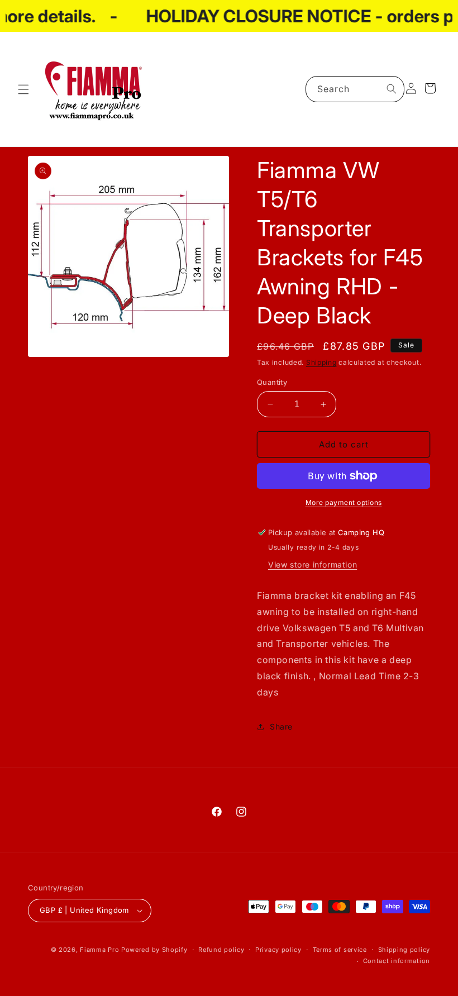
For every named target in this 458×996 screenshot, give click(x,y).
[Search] (391, 89)
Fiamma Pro (99, 950)
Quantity (272, 382)
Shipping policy (404, 950)
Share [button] (281, 726)
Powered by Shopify (154, 950)
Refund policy (221, 950)
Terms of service (340, 950)
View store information (312, 564)
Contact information (396, 961)
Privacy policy (278, 950)
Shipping (321, 362)
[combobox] (355, 89)
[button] (23, 89)
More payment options (344, 502)
